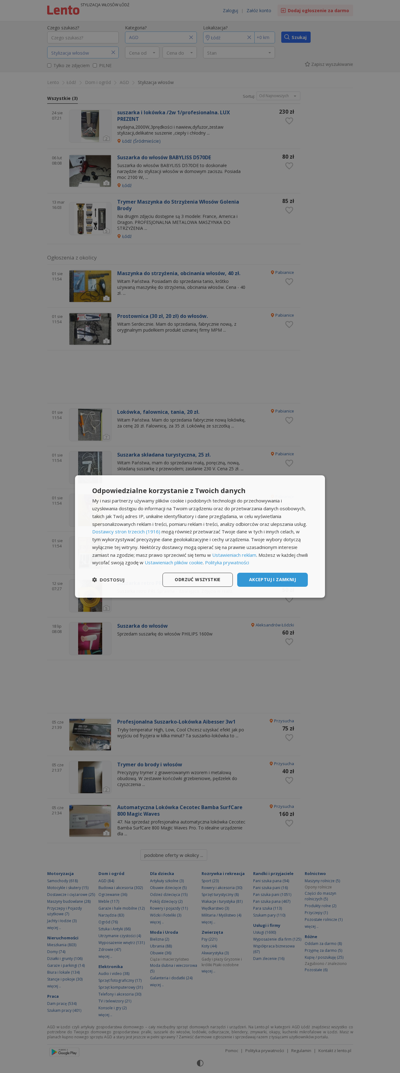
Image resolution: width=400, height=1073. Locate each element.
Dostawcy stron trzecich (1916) (126, 531)
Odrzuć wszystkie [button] (197, 579)
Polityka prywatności (227, 562)
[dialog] (200, 536)
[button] (108, 579)
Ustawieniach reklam (234, 555)
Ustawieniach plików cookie (174, 562)
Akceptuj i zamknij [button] (272, 579)
